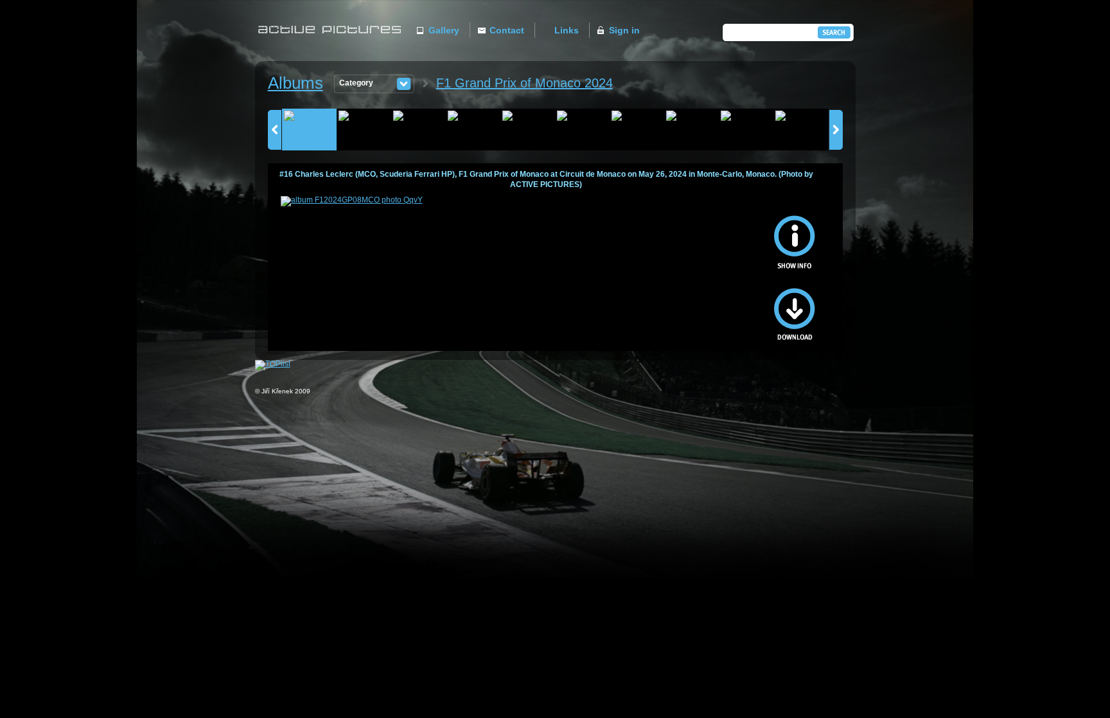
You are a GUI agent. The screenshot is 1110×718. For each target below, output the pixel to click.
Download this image (795, 307)
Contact (506, 30)
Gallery (443, 30)
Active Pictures (333, 42)
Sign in (624, 30)
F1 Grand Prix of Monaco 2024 (524, 83)
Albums (295, 83)
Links (566, 30)
